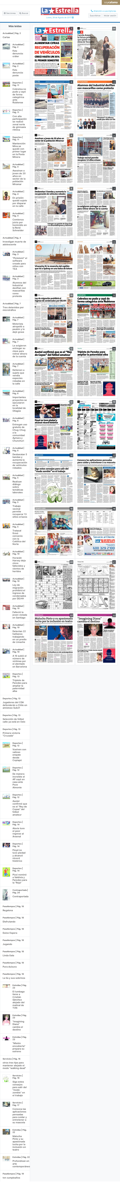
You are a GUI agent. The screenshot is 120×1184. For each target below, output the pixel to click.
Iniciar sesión (110, 15)
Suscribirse (95, 15)
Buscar (24, 13)
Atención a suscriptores (104, 11)
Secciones (11, 13)
